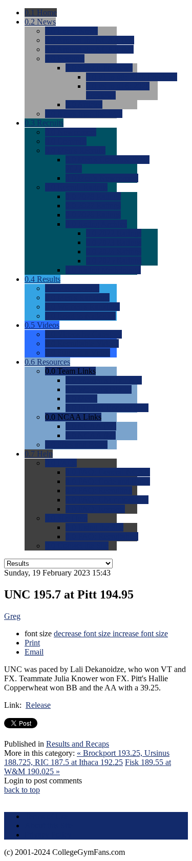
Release (38, 705)
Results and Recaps (77, 743)
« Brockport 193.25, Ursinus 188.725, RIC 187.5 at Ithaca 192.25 (86, 758)
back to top (22, 789)
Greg (12, 616)
